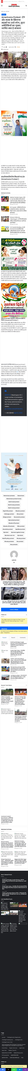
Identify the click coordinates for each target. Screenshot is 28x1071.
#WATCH (7, 339)
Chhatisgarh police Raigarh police (14, 981)
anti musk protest (14, 446)
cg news (3, 981)
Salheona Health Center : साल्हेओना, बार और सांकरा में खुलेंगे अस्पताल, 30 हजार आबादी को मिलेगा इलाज (7, 644)
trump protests (9, 485)
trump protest (21, 482)
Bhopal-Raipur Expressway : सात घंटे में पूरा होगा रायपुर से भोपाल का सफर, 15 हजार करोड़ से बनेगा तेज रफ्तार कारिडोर (7, 788)
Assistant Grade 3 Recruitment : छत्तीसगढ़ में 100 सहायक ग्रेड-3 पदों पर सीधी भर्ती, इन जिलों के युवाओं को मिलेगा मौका (7, 763)
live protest (21, 470)
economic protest (20, 461)
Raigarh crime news (13, 992)
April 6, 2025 (18, 357)
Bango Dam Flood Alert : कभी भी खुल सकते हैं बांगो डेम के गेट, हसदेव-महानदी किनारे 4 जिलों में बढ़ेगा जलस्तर (7, 806)
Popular (4, 581)
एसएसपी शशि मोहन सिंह (14, 999)
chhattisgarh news (18, 983)
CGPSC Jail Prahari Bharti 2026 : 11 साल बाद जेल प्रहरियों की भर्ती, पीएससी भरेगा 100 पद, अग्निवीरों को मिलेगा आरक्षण (18, 605)
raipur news (4, 994)
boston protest (20, 455)
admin (4, 47)
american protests (9, 440)
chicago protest (9, 458)
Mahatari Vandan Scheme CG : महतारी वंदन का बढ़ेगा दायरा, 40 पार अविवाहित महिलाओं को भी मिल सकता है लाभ (20, 788)
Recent (13, 581)
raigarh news (21, 992)
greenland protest (14, 464)
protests (20, 479)
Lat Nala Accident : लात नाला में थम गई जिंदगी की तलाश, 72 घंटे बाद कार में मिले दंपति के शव (18, 621)
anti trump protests (14, 449)
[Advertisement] (14, 96)
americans (21, 440)
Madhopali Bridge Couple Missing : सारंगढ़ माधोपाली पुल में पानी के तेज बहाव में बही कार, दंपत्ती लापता (18, 589)
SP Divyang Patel (5, 999)
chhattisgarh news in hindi (7, 986)
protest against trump (18, 476)
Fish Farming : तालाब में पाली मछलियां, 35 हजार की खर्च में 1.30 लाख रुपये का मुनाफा (21, 663)
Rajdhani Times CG (12, 994)
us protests (14, 488)
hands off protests (9, 470)
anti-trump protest (14, 452)
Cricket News (4, 992)
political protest (20, 473)
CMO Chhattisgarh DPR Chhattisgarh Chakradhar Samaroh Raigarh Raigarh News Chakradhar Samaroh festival (13, 989)
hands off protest (14, 467)
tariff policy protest (8, 482)
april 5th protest (8, 455)
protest (6, 476)
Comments (22, 581)
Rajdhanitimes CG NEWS (7, 996)
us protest (20, 485)
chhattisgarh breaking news (7, 983)
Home (3, 11)
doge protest (7, 461)
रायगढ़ (22, 1001)
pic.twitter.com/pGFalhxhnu (14, 353)
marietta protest (8, 473)
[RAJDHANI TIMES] (14, 5)
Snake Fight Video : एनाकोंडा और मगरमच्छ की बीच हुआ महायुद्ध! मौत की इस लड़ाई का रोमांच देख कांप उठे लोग (17, 597)
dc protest (20, 458)
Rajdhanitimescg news (18, 996)
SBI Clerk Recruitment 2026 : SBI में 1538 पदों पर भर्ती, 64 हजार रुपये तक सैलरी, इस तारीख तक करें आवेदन (18, 613)
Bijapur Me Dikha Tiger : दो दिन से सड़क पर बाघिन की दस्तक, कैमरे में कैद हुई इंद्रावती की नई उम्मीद (21, 805)
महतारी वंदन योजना (5, 1001)
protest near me (10, 479)
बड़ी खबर (7, 11)
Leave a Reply (14, 553)
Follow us (3, 1006)
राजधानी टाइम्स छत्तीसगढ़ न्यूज (14, 1001)
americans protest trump (14, 443)
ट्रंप (17, 316)
